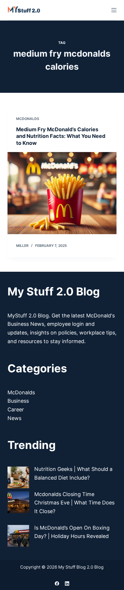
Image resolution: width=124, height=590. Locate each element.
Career (15, 409)
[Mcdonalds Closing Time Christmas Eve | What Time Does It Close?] (18, 502)
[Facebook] (57, 583)
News (14, 418)
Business (18, 401)
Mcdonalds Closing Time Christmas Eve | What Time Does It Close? (74, 502)
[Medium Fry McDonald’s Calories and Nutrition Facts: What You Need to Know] (62, 193)
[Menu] (114, 10)
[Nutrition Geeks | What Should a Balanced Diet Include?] (18, 477)
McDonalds (27, 118)
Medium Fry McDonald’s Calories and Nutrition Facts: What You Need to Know (60, 136)
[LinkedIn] (67, 583)
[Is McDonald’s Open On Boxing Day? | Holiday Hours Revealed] (18, 536)
